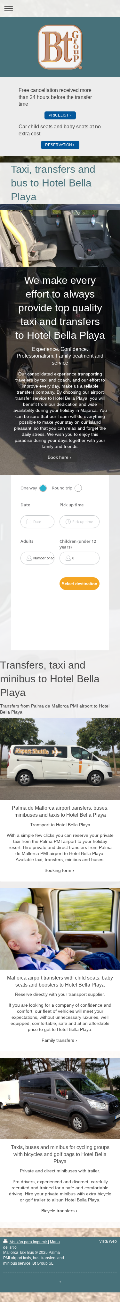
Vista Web (108, 1241)
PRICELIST (58, 115)
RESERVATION (58, 145)
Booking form (57, 870)
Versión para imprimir (28, 1242)
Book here (58, 457)
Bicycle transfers (58, 1210)
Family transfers (58, 1040)
